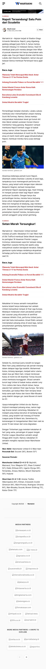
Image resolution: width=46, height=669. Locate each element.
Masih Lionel (11, 29)
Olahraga (5, 16)
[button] (40, 3)
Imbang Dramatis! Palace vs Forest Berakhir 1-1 (22, 82)
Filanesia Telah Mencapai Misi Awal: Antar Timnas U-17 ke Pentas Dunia (20, 76)
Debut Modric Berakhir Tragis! (15, 102)
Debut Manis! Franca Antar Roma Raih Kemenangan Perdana (18, 88)
